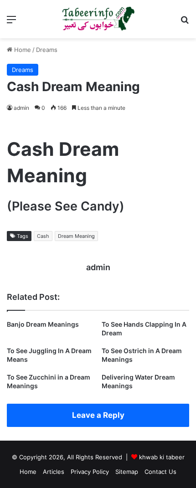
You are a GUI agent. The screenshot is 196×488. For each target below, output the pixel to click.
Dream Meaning (76, 236)
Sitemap (126, 471)
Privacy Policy (90, 471)
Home (21, 49)
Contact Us (160, 471)
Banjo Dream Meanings (43, 324)
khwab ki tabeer (162, 457)
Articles (53, 471)
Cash (43, 236)
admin (21, 107)
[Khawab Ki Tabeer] (98, 19)
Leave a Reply (98, 415)
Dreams (46, 49)
